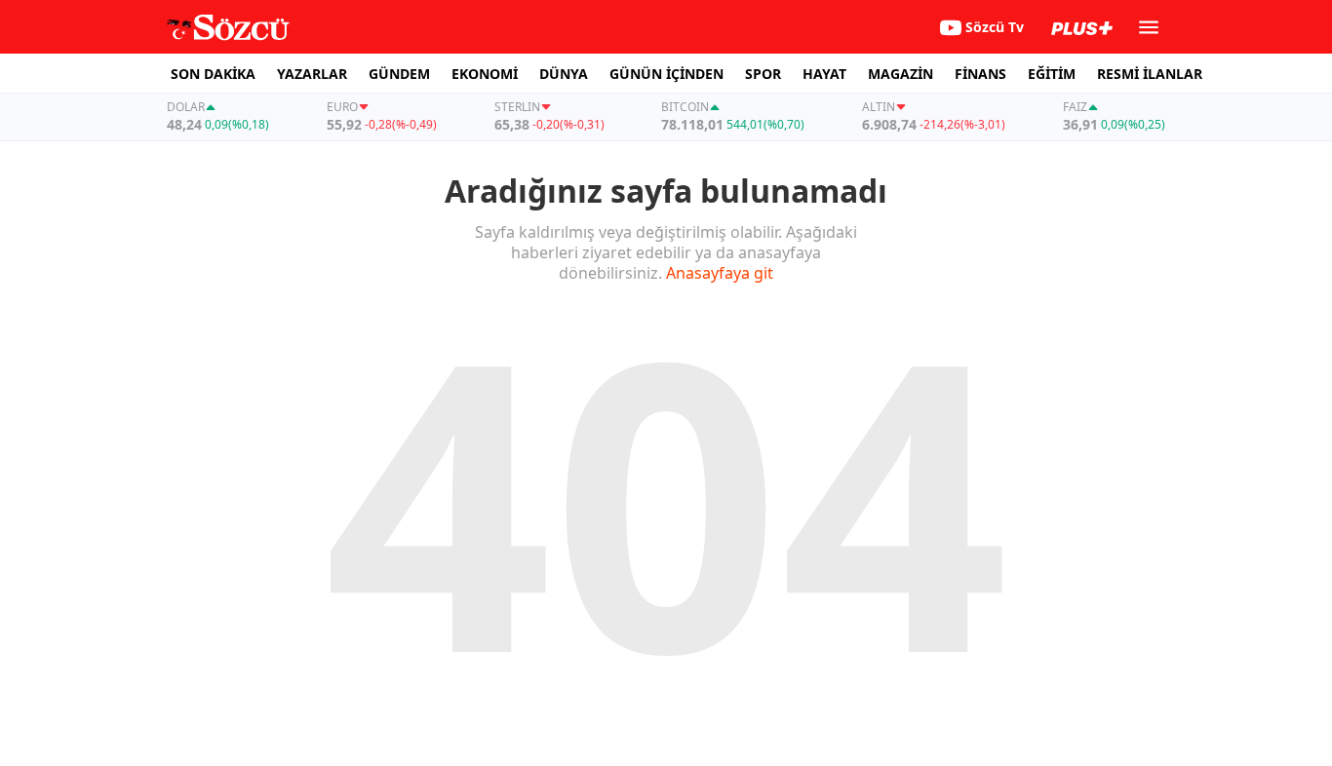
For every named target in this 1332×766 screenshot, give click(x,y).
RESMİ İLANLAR (1149, 73)
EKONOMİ (484, 73)
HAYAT (824, 73)
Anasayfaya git (719, 273)
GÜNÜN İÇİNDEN (666, 73)
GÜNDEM (399, 73)
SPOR (763, 73)
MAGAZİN (900, 73)
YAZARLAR (312, 73)
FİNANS (980, 73)
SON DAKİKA (213, 73)
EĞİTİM (1052, 73)
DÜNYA (563, 73)
